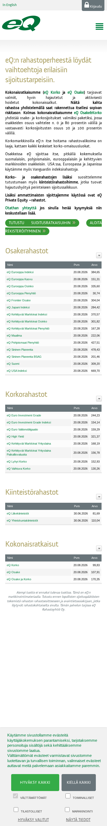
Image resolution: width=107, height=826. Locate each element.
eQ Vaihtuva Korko (18, 468)
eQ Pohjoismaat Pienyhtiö (23, 342)
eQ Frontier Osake (19, 300)
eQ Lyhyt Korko (17, 461)
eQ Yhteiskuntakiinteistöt (22, 520)
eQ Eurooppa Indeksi (20, 272)
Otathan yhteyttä (20, 208)
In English (10, 5)
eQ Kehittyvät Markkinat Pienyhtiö (28, 328)
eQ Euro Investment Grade (24, 415)
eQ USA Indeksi (17, 370)
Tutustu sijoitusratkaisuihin (40, 223)
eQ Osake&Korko (88, 113)
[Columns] (99, 255)
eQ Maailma (14, 335)
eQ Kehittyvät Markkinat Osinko (27, 321)
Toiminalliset (83, 797)
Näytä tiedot (78, 820)
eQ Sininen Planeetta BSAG (24, 356)
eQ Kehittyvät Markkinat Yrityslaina (29, 443)
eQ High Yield (15, 436)
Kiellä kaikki (79, 782)
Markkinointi (82, 811)
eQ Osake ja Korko (19, 579)
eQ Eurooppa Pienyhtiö (21, 293)
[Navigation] (99, 26)
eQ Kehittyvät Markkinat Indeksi (27, 314)
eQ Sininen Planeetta (20, 349)
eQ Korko (52, 92)
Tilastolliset (31, 811)
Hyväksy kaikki (35, 782)
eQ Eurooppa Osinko (20, 286)
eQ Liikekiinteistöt (18, 513)
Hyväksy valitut (33, 820)
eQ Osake (76, 92)
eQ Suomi (13, 363)
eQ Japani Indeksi (18, 307)
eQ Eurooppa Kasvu (19, 279)
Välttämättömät (33, 797)
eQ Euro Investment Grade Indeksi (29, 422)
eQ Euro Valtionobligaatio (22, 429)
